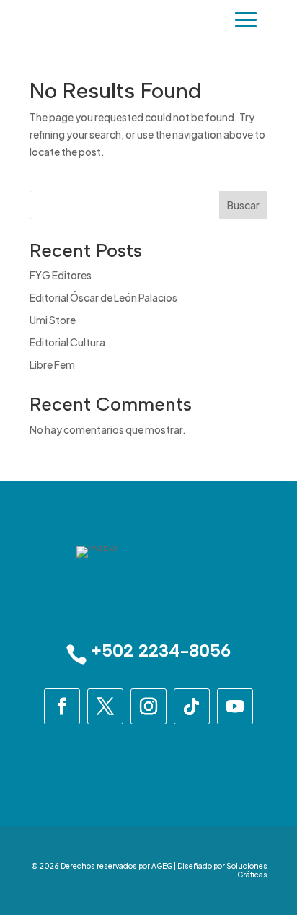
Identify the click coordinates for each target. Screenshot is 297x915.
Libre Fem (52, 364)
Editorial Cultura (67, 342)
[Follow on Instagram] (148, 706)
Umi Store (53, 319)
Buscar (243, 204)
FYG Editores (61, 274)
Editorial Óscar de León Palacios (103, 297)
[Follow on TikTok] (192, 706)
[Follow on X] (105, 706)
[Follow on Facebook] (62, 706)
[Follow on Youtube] (235, 706)
